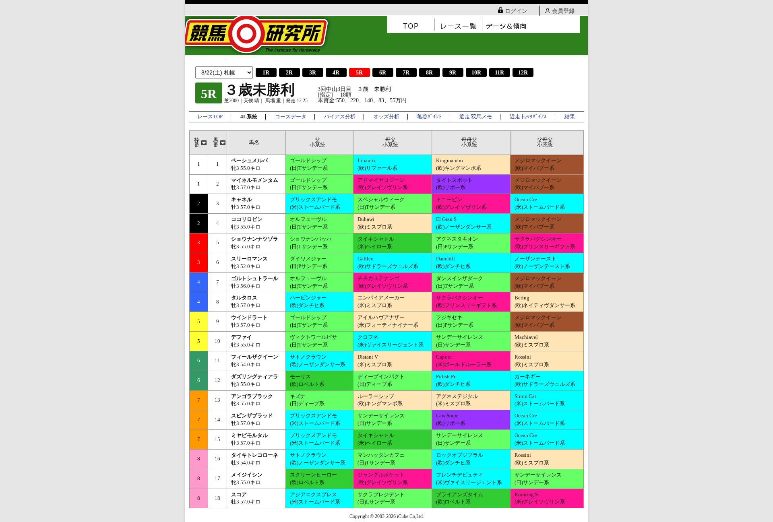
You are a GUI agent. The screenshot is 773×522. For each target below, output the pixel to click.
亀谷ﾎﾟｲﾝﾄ (429, 117)
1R (265, 73)
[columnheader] (199, 142)
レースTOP (210, 117)
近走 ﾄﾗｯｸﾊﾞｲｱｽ (528, 117)
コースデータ (290, 117)
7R (406, 73)
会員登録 (563, 11)
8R (429, 73)
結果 (569, 117)
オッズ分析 (386, 117)
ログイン (516, 11)
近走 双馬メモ (475, 117)
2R (289, 73)
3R (312, 73)
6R (382, 73)
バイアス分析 (339, 117)
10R (476, 73)
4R (336, 73)
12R (523, 73)
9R (452, 73)
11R (499, 73)
